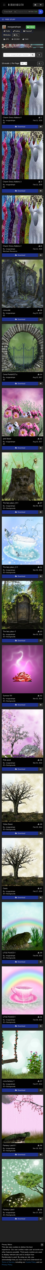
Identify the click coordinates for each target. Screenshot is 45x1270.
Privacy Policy (7, 1265)
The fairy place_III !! (10, 503)
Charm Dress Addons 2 (12, 246)
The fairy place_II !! (10, 567)
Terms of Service (8, 1262)
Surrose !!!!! (7, 696)
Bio (16, 35)
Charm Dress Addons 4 (12, 117)
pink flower (7, 439)
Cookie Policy (31, 1262)
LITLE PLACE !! (9, 953)
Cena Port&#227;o (10, 374)
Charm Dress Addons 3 (12, 182)
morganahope (10, 120)
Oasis (5, 888)
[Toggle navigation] (4, 5)
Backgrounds (10, 508)
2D (4, 123)
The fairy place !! (9, 631)
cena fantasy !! (8, 1081)
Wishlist (8, 35)
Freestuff (28, 31)
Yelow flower (8, 824)
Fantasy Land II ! (9, 1145)
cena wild (6, 310)
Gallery (17, 31)
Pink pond (7, 760)
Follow (31, 27)
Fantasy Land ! (9, 1210)
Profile (7, 31)
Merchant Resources (10, 251)
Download (21, 127)
